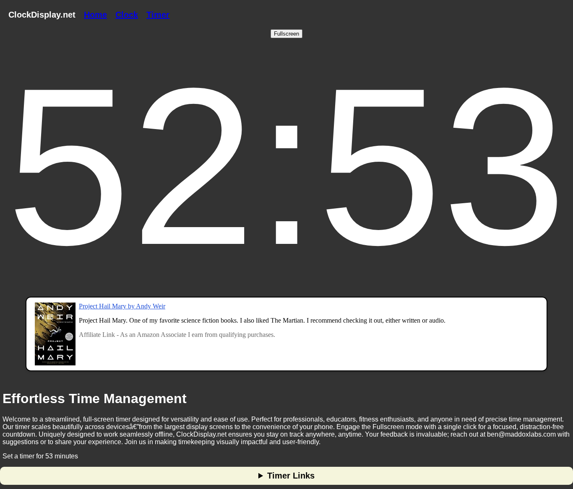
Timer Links (291, 475)
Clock (126, 14)
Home (95, 14)
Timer (157, 14)
